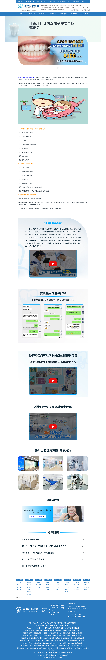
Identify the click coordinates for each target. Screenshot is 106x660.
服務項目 (85, 14)
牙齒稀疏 (48, 585)
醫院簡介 (32, 14)
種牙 (19, 582)
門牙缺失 (19, 585)
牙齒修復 (38, 580)
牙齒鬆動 (67, 592)
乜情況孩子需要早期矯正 (26, 77)
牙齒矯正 (48, 580)
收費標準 (63, 14)
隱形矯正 (48, 582)
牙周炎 (67, 582)
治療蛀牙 (76, 582)
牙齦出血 (67, 585)
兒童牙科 (76, 580)
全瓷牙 (39, 582)
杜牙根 (58, 589)
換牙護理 (76, 587)
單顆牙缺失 (20, 587)
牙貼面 (29, 594)
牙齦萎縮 (67, 589)
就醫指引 (74, 14)
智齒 (58, 585)
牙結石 (29, 585)
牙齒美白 (29, 580)
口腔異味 (86, 585)
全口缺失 (19, 589)
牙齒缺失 (86, 589)
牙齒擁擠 (48, 587)
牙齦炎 (67, 587)
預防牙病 (86, 587)
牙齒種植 (19, 580)
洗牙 (29, 589)
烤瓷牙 (39, 587)
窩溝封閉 (76, 589)
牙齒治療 (57, 580)
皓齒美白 (29, 582)
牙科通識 (86, 582)
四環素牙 (29, 592)
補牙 (58, 582)
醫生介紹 (42, 14)
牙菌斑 (29, 587)
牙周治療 (67, 580)
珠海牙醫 (20, 1)
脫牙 (58, 587)
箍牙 (59, 68)
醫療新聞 (53, 14)
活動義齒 (38, 585)
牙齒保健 (86, 580)
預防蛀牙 (76, 585)
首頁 (21, 14)
